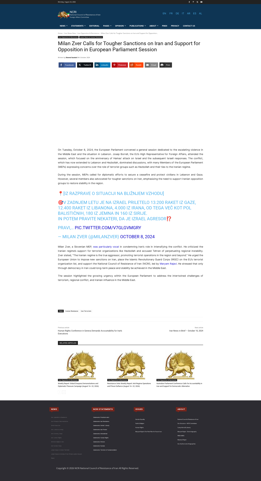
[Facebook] (189, 2)
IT (183, 13)
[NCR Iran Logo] (79, 14)
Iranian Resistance (71, 311)
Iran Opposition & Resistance (88, 33)
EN (164, 13)
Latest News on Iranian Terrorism (91, 37)
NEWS (54, 409)
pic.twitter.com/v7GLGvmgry (108, 227)
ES (194, 13)
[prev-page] (59, 392)
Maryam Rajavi (168, 263)
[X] (197, 2)
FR (171, 13)
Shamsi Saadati (71, 57)
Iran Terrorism (86, 311)
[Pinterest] (193, 2)
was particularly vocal (106, 246)
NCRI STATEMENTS (103, 409)
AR (188, 13)
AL (200, 13)
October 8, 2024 (137, 236)
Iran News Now (70, 33)
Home (60, 33)
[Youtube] (201, 2)
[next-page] (64, 392)
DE (177, 13)
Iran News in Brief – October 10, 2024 (186, 331)
